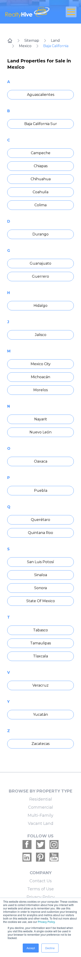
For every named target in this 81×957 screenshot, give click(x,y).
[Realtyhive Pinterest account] (40, 857)
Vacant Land (40, 823)
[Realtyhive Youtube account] (54, 857)
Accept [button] (31, 948)
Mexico (25, 46)
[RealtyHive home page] (28, 11)
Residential (40, 799)
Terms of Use (40, 889)
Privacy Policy (41, 897)
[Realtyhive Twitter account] (40, 844)
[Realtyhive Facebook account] (27, 844)
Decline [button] (50, 948)
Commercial (40, 807)
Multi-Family (40, 815)
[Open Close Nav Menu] (71, 12)
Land (55, 40)
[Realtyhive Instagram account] (54, 844)
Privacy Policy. (46, 922)
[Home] (10, 40)
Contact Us (40, 880)
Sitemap (31, 40)
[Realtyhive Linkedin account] (27, 857)
